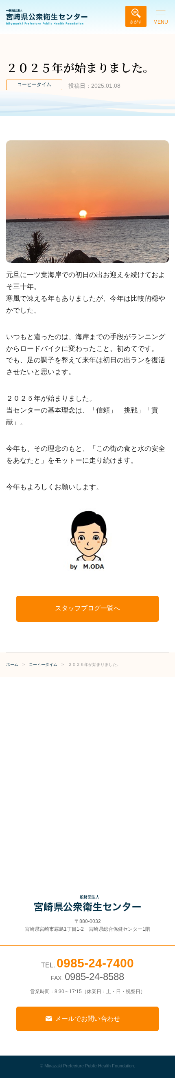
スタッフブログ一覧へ (87, 608)
